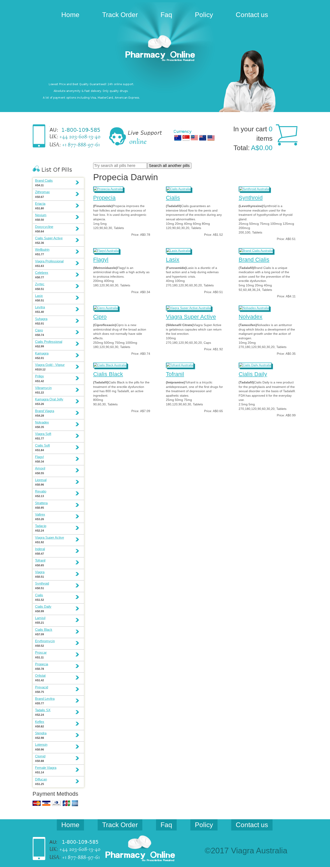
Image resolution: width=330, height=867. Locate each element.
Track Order (120, 14)
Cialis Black (108, 374)
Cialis (173, 198)
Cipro (100, 317)
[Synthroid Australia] (254, 188)
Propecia (104, 198)
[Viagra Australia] (165, 49)
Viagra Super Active (191, 317)
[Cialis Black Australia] (110, 364)
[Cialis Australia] (178, 188)
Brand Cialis (254, 259)
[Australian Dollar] (177, 137)
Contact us (252, 14)
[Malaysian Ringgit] (194, 137)
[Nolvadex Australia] (254, 307)
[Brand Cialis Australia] (256, 250)
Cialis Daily (253, 374)
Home (70, 14)
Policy (204, 14)
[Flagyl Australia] (106, 250)
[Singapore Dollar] (186, 137)
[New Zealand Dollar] (202, 137)
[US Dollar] (211, 137)
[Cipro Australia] (105, 307)
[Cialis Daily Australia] (255, 364)
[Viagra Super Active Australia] (188, 307)
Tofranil (175, 374)
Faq (166, 14)
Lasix (172, 259)
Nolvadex (250, 317)
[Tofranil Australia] (180, 364)
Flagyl (100, 259)
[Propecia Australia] (108, 188)
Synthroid (251, 198)
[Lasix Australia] (178, 250)
